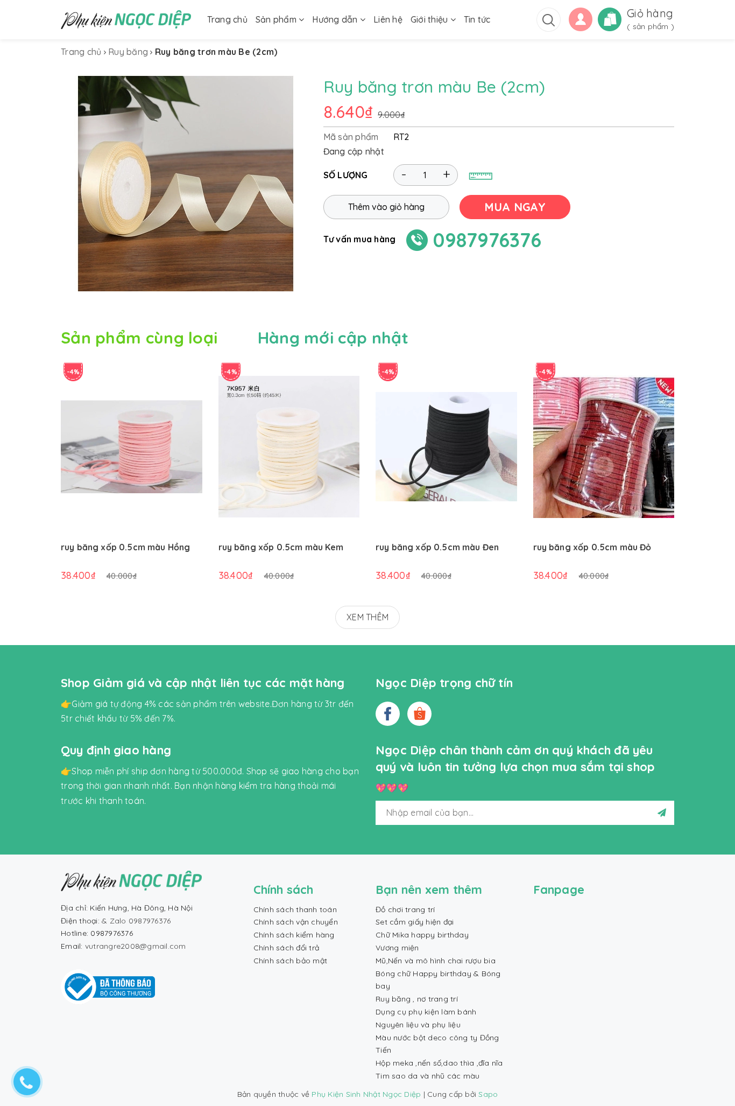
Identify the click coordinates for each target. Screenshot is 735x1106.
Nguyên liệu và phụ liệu (418, 1025)
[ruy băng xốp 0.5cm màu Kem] (289, 446)
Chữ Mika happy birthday (422, 935)
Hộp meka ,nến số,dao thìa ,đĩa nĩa (439, 1063)
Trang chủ (227, 19)
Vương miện (397, 948)
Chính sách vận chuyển (295, 922)
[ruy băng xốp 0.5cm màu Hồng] (131, 446)
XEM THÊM (367, 617)
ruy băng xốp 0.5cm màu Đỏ (592, 547)
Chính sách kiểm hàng (294, 935)
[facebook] (388, 714)
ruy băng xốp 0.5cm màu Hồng (125, 547)
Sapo (488, 1094)
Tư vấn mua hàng (359, 239)
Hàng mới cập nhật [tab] (333, 337)
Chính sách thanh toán (295, 909)
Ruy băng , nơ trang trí (417, 999)
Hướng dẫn (336, 19)
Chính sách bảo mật (290, 960)
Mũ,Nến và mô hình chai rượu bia (436, 960)
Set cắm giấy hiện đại (415, 922)
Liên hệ (387, 19)
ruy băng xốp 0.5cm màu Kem (281, 547)
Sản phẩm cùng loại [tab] (139, 337)
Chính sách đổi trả (286, 948)
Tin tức (477, 19)
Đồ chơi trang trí (405, 909)
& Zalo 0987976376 (136, 921)
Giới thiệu (430, 19)
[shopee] (419, 714)
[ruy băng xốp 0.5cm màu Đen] (446, 446)
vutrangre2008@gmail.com (135, 946)
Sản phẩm (277, 19)
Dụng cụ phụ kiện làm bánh (426, 1012)
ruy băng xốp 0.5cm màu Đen (437, 547)
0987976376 (487, 240)
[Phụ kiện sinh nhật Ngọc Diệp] (126, 19)
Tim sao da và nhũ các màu (427, 1076)
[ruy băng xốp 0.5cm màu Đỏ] (604, 446)
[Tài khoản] (580, 18)
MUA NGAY (515, 207)
